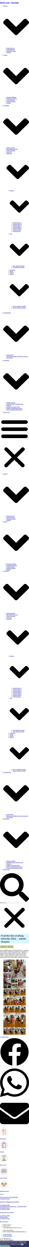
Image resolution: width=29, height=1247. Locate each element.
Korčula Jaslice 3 (17, 225)
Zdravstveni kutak (11, 51)
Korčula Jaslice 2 (17, 224)
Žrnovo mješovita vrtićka (19, 307)
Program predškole (11, 97)
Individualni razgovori (12, 149)
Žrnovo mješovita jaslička (19, 306)
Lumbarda (12, 270)
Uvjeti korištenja (10, 100)
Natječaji (8, 52)
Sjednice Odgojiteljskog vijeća (14, 408)
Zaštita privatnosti (10, 101)
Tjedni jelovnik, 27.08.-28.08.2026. (9, 1197)
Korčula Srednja (17, 230)
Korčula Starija (17, 231)
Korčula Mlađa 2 (17, 228)
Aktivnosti (10, 946)
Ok (22, 1244)
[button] (14, 443)
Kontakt (8, 103)
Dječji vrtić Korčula (9, 3)
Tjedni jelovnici (10, 48)
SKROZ (11, 1240)
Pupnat (11, 271)
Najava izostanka (10, 150)
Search (1, 902)
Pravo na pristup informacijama (14, 409)
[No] (10, 1246)
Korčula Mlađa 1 (17, 227)
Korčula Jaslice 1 (17, 222)
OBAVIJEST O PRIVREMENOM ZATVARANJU (9, 1201)
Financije (8, 405)
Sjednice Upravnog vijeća (13, 407)
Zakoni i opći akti (10, 402)
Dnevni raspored (10, 147)
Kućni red (9, 152)
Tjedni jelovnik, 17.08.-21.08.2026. (7, 1212)
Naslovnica (3, 946)
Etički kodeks (9, 355)
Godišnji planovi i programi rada (14, 404)
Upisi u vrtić (6, 412)
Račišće (12, 273)
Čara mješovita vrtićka (18, 267)
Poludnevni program (11, 98)
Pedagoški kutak (10, 49)
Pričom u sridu (3, 1217)
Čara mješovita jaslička (19, 266)
